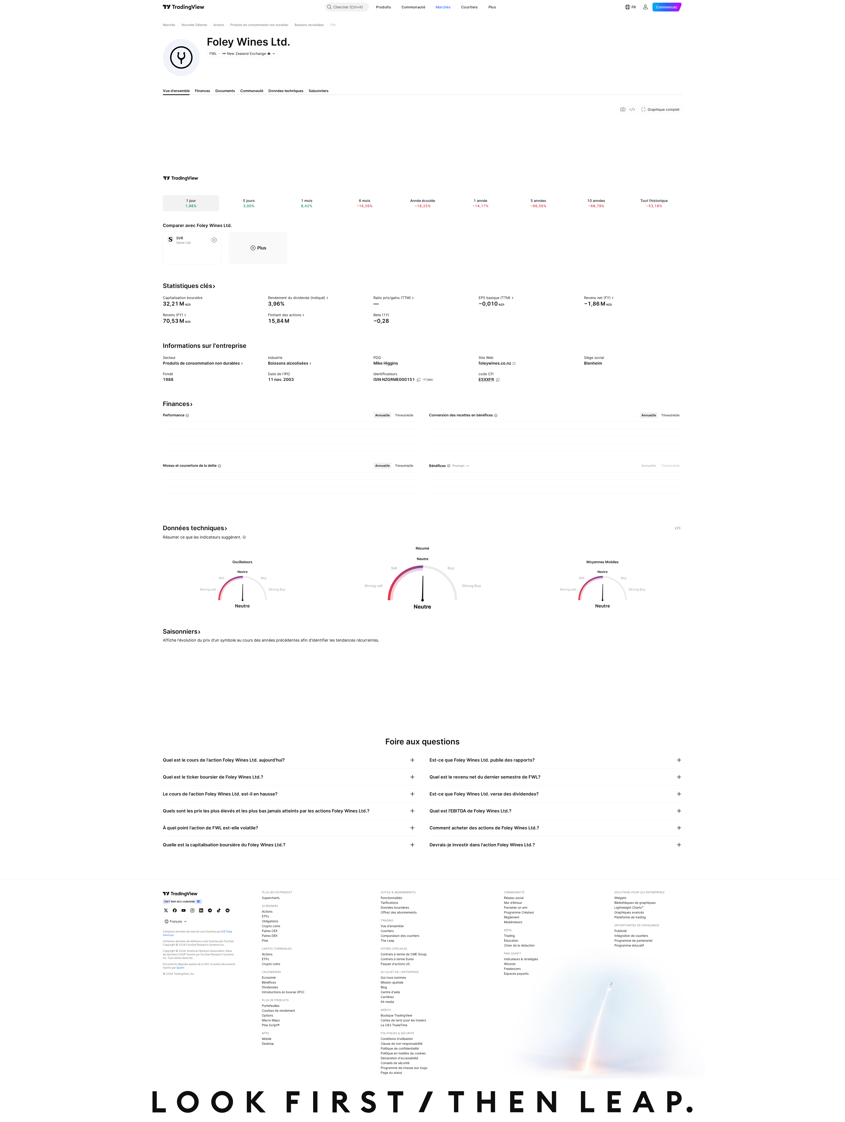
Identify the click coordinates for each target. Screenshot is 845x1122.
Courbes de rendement (278, 1010)
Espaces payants (516, 973)
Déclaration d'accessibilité (399, 1058)
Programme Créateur (519, 912)
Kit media (387, 1002)
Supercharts (270, 898)
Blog (384, 987)
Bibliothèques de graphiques (635, 902)
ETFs (265, 916)
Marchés (443, 7)
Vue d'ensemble (392, 926)
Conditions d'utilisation (397, 1039)
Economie (269, 977)
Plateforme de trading (630, 917)
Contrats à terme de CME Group (404, 954)
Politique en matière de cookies (403, 1053)
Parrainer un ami (515, 907)
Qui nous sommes (393, 977)
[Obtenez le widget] (632, 109)
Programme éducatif (629, 945)
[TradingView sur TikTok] (219, 910)
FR (634, 7)
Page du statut (391, 1072)
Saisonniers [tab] (319, 91)
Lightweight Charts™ (629, 907)
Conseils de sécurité (395, 1063)
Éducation (511, 940)
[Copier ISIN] (419, 380)
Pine (265, 940)
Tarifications (389, 902)
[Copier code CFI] (498, 380)
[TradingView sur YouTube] (183, 910)
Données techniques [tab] (285, 91)
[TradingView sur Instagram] (192, 910)
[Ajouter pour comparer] (214, 240)
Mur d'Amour (513, 902)
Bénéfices (269, 982)
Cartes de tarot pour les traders (403, 1020)
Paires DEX (269, 935)
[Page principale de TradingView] (183, 7)
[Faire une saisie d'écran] (623, 109)
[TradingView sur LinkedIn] (201, 910)
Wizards (510, 964)
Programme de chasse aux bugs (404, 1068)
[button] (394, 7)
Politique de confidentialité (400, 1048)
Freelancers (512, 969)
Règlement (511, 917)
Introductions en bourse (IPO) (283, 992)
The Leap (387, 940)
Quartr (180, 967)
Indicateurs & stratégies (521, 959)
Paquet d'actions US (395, 964)
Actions (267, 911)
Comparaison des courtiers (400, 935)
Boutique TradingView (396, 1015)
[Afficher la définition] (205, 298)
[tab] (382, 415)
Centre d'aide (390, 992)
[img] (269, 53)
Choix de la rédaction (519, 945)
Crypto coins (271, 926)
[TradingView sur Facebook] (175, 910)
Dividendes (270, 987)
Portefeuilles (270, 1006)
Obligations (270, 921)
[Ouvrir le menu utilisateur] (645, 7)
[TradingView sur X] (166, 910)
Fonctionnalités (391, 898)
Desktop (268, 1043)
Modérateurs (513, 922)
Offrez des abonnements (399, 912)
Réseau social (514, 898)
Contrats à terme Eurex (397, 959)
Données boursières (395, 907)
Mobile (266, 1039)
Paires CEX (269, 931)
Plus (492, 7)
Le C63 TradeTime (394, 1025)
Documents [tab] (225, 91)
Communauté (413, 7)
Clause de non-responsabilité (401, 1043)
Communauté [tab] (251, 91)
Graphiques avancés (629, 912)
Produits (383, 7)
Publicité (620, 931)
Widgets (620, 898)
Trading (509, 935)
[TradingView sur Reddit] (227, 910)
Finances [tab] (202, 91)
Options (267, 1015)
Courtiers (469, 7)
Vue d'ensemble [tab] (176, 91)
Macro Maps (271, 1020)
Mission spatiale (392, 982)
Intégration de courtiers (631, 935)
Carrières (387, 997)
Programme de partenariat (633, 940)
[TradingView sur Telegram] (210, 910)
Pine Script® (270, 1025)
